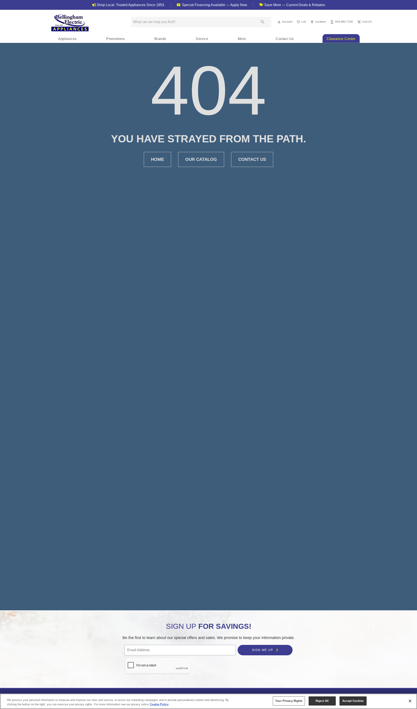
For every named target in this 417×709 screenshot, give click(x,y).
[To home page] (70, 23)
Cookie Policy (159, 704)
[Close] (410, 701)
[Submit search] (263, 22)
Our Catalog (201, 159)
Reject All (322, 700)
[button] (279, 22)
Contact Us (285, 39)
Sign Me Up (263, 650)
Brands (160, 39)
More (242, 39)
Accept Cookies (353, 700)
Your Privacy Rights (288, 700)
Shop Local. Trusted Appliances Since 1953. (131, 5)
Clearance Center (341, 39)
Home (157, 159)
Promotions (115, 39)
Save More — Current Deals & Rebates (294, 5)
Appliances (67, 39)
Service (202, 39)
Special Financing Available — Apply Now (214, 5)
